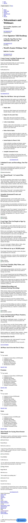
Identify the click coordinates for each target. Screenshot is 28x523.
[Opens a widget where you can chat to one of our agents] (21, 520)
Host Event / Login (5, 505)
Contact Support (4, 510)
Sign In (5, 16)
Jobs (2, 498)
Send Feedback (4, 513)
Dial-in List (3, 508)
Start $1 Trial (4, 367)
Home (5, 9)
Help (5, 15)
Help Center (3, 512)
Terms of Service (5, 502)
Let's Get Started (4, 344)
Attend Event (7, 13)
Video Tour (6, 11)
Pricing (5, 12)
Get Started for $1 (8, 31)
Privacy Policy (4, 501)
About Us (3, 497)
